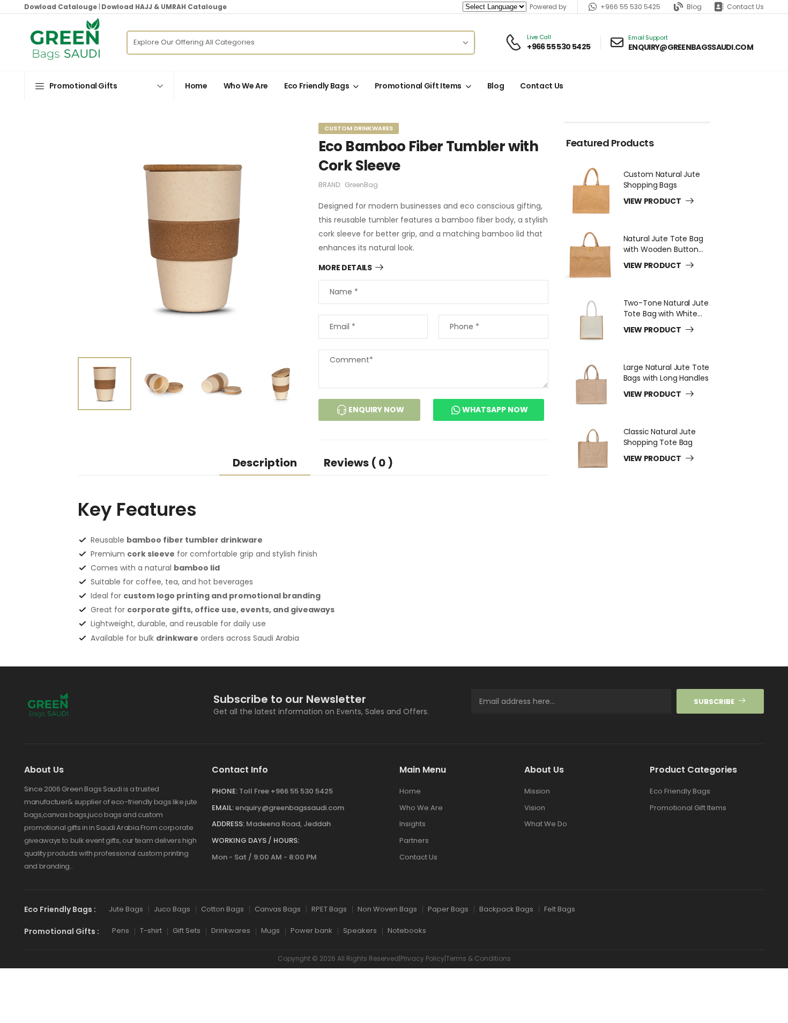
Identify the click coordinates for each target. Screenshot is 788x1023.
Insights (412, 824)
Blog (694, 6)
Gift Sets (186, 930)
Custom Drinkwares (358, 128)
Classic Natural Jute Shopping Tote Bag (659, 437)
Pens (120, 930)
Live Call (539, 37)
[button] (99, 85)
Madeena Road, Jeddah (288, 824)
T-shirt (151, 930)
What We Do (545, 824)
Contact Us (745, 6)
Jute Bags (126, 908)
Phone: (224, 791)
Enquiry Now (375, 409)
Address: (228, 824)
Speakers (360, 930)
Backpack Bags (506, 908)
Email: (223, 807)
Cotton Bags (222, 908)
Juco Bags (172, 908)
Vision (534, 807)
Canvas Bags (278, 908)
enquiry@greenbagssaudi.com (289, 807)
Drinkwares (230, 930)
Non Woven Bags (387, 908)
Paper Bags (448, 908)
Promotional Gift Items (688, 807)
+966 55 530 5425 (630, 6)
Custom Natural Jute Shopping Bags (661, 179)
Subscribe (714, 701)
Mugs (270, 930)
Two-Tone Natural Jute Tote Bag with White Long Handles (666, 313)
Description (265, 462)
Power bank (311, 930)
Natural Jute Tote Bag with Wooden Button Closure (663, 249)
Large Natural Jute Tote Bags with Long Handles (666, 372)
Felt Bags (559, 908)
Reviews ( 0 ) (358, 462)
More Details (345, 268)
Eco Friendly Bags (316, 85)
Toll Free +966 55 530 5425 (286, 791)
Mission (537, 791)
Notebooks (407, 930)
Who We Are (246, 85)
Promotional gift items (418, 85)
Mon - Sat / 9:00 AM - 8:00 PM (264, 856)
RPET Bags (329, 908)
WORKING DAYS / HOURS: (255, 840)
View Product (652, 201)
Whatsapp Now (494, 409)
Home (196, 85)
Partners (414, 840)
